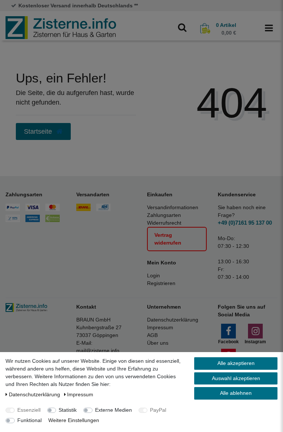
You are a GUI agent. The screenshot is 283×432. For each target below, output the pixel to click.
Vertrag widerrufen (167, 239)
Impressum (160, 327)
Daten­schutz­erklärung (35, 394)
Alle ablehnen (236, 393)
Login (153, 275)
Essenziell (29, 410)
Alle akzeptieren (236, 363)
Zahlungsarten (164, 215)
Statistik (68, 410)
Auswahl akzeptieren (236, 378)
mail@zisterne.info (97, 351)
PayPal (158, 410)
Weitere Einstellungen (73, 420)
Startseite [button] (39, 131)
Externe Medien (113, 410)
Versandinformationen (172, 207)
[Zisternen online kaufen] (61, 27)
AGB (152, 335)
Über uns (157, 343)
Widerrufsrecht (164, 223)
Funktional (29, 420)
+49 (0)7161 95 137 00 (245, 222)
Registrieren (161, 283)
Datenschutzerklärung (172, 320)
